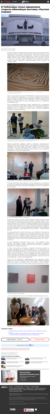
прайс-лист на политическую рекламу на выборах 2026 (33, 389)
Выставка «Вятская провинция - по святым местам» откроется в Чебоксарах (38, 358)
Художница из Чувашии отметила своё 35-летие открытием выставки (14, 358)
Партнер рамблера (19, 409)
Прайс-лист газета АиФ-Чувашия (15, 389)
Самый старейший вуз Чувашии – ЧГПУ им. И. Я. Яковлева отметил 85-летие (15, 362)
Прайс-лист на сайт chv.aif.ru (40, 388)
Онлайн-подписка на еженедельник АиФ (17, 388)
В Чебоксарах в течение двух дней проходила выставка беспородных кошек (39, 362)
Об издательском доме (18, 386)
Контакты (11, 386)
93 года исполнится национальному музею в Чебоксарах (24, 334)
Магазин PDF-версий (35, 386)
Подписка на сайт (29, 388)
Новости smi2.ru (5, 382)
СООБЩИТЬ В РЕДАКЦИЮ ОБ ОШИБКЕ (15, 391)
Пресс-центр (27, 386)
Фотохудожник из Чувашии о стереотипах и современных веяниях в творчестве (14, 366)
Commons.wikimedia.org (6, 46)
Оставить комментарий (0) (40, 339)
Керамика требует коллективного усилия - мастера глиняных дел (26, 333)
